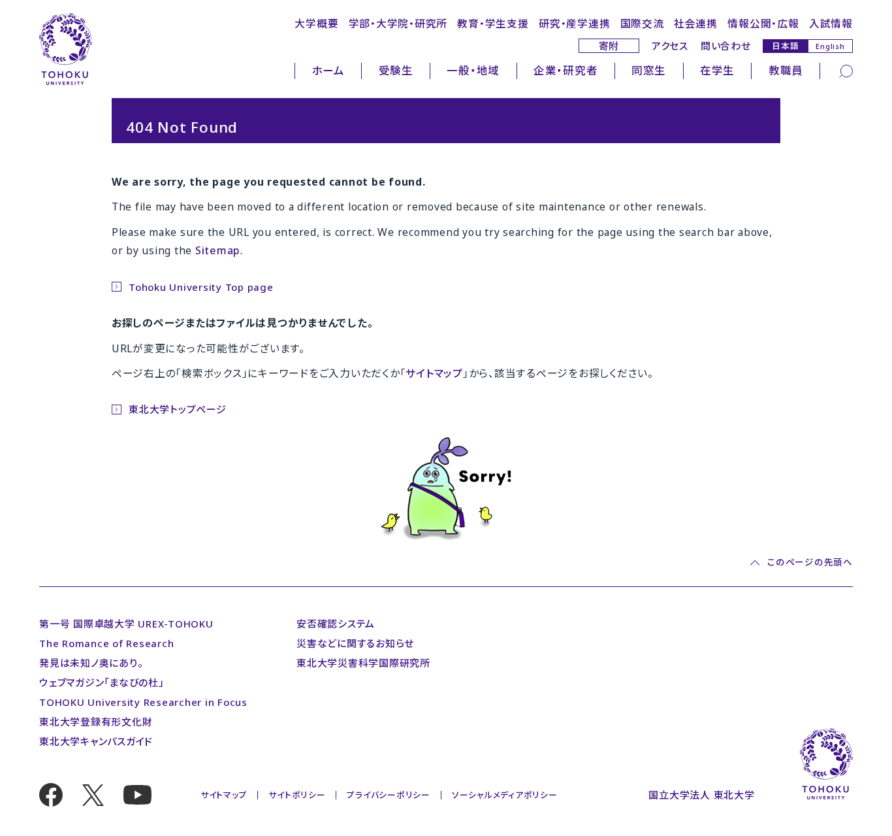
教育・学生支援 (492, 23)
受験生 (396, 70)
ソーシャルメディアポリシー (505, 795)
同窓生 (648, 70)
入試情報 (831, 23)
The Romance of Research (106, 643)
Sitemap (217, 250)
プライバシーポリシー (388, 795)
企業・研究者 (566, 70)
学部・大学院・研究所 (398, 23)
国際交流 (642, 23)
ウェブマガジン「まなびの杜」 (101, 682)
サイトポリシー (296, 795)
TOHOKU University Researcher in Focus (143, 702)
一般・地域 (473, 70)
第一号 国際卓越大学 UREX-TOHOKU (126, 623)
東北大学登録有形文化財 (95, 721)
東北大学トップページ (178, 409)
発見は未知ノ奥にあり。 (90, 662)
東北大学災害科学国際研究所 (363, 662)
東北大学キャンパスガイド (96, 741)
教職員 (786, 70)
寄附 (609, 45)
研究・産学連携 (574, 23)
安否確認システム (335, 623)
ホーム (328, 70)
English (830, 46)
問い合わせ (726, 45)
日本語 (785, 45)
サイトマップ (434, 373)
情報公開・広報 (763, 23)
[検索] (846, 70)
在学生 (717, 70)
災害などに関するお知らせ (355, 643)
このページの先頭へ (809, 562)
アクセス (670, 45)
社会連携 (696, 23)
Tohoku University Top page (201, 286)
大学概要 (316, 23)
